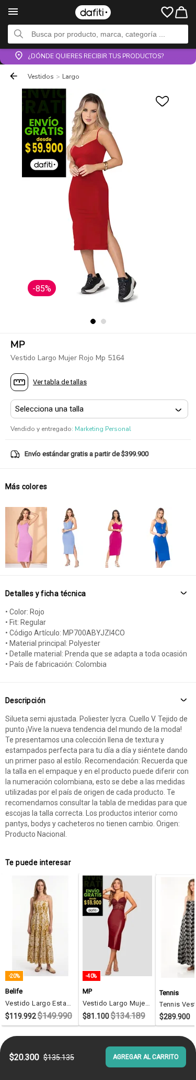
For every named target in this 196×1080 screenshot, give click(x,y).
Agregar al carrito (146, 1057)
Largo (70, 76)
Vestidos (41, 76)
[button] (98, 593)
